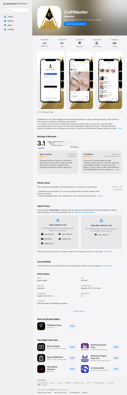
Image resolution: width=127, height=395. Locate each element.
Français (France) (78, 383)
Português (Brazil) (98, 383)
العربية (52, 383)
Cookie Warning (74, 392)
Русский (60, 383)
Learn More (107, 251)
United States (41, 380)
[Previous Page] (34, 43)
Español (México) (42, 383)
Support (84, 392)
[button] (16, 17)
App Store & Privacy (60, 392)
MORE (118, 170)
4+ (82, 296)
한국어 (88, 383)
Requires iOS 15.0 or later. (91, 288)
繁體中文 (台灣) (42, 385)
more (120, 128)
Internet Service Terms (44, 392)
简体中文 (68, 383)
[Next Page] (124, 43)
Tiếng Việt (110, 383)
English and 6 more (44, 296)
